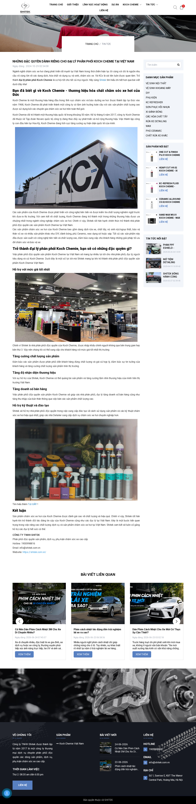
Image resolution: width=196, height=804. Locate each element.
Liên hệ (22, 785)
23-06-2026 (121, 762)
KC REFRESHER (154, 102)
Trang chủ (91, 44)
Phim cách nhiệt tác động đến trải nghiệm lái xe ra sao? (126, 768)
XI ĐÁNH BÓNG (154, 111)
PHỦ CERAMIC (154, 130)
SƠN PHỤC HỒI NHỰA (158, 107)
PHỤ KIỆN (151, 97)
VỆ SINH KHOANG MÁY (158, 88)
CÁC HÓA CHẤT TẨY (157, 116)
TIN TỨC (106, 44)
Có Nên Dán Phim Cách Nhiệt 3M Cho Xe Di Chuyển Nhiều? (127, 750)
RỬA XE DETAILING (156, 121)
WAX (148, 126)
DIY (148, 92)
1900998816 (156, 749)
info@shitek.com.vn (159, 762)
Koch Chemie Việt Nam (71, 743)
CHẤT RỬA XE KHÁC (157, 135)
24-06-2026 (121, 744)
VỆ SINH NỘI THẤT (156, 83)
